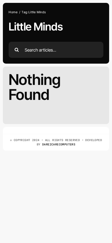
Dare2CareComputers (58, 144)
